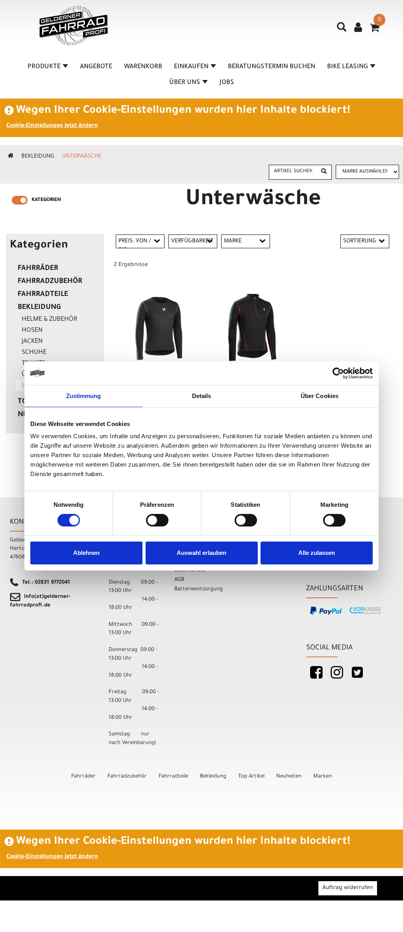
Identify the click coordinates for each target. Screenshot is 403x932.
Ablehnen (86, 552)
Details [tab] (201, 396)
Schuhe (34, 352)
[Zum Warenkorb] (374, 30)
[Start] (11, 157)
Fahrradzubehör (50, 282)
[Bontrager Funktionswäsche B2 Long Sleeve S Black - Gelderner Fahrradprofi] (159, 328)
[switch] (157, 520)
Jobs (227, 82)
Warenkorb (143, 67)
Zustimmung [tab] (83, 396)
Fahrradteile (43, 295)
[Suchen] (323, 172)
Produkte (44, 67)
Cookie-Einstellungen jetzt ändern (52, 126)
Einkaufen (191, 67)
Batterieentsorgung (198, 589)
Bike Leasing (347, 67)
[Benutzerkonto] (358, 28)
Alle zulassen (316, 552)
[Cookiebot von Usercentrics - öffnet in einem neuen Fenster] (338, 373)
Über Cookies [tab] (319, 396)
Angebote (96, 67)
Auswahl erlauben (201, 552)
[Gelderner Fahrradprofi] (73, 26)
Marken (322, 776)
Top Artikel (251, 776)
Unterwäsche (82, 157)
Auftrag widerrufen (347, 888)
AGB (179, 580)
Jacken (32, 341)
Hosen (32, 330)
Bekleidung (37, 157)
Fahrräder (38, 269)
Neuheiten (288, 776)
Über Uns (184, 82)
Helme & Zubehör (49, 319)
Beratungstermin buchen (271, 67)
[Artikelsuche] (341, 30)
